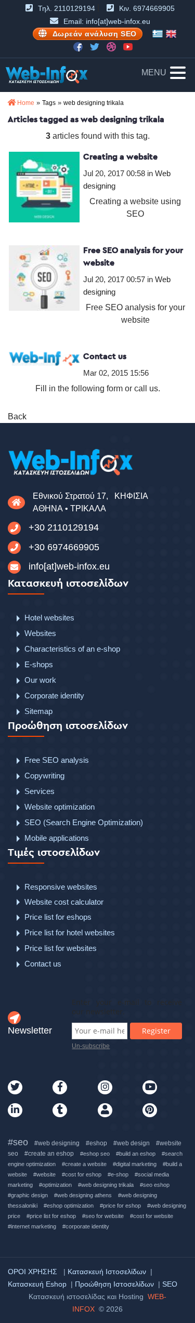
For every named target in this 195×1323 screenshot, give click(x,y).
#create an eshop (49, 1153)
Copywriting (44, 775)
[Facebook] (75, 1087)
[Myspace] (120, 1110)
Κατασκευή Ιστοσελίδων (107, 1271)
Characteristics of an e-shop (72, 648)
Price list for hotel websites (69, 932)
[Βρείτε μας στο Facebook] (79, 46)
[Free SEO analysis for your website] (44, 277)
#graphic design (28, 1195)
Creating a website (120, 156)
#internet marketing (32, 1226)
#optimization (55, 1185)
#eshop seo (95, 1153)
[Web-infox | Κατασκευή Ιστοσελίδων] (46, 74)
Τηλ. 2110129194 (66, 8)
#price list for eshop (51, 1216)
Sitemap (38, 711)
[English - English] (171, 34)
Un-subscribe (91, 1046)
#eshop (96, 1143)
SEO (169, 1284)
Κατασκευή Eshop (37, 1284)
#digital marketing (135, 1164)
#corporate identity (85, 1226)
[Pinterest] (164, 1110)
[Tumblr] (75, 1110)
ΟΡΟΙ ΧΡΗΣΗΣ (32, 1271)
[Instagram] (120, 1087)
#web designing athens (83, 1195)
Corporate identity (54, 695)
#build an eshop (135, 1153)
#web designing (57, 1143)
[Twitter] (30, 1087)
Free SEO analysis (56, 760)
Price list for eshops (58, 916)
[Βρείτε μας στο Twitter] (95, 46)
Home (25, 103)
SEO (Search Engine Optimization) (83, 822)
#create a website (84, 1164)
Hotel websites (49, 617)
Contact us (104, 356)
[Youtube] (164, 1087)
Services (39, 791)
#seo (18, 1142)
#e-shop (118, 1174)
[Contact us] (44, 358)
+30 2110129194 (64, 527)
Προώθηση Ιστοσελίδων (114, 1284)
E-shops (38, 664)
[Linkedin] (30, 1110)
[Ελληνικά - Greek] (157, 34)
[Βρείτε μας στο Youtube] (128, 46)
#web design (131, 1143)
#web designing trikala (106, 1185)
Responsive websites (60, 886)
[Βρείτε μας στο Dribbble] (112, 46)
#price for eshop (120, 1205)
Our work (40, 680)
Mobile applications (56, 838)
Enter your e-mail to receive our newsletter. (127, 1007)
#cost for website (151, 1216)
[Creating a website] (44, 186)
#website (44, 1174)
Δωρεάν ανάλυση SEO (95, 34)
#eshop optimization (69, 1205)
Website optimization (59, 806)
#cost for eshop (81, 1174)
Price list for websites (60, 948)
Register (156, 1031)
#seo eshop (155, 1185)
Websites (40, 633)
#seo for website (103, 1216)
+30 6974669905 (64, 547)
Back (17, 416)
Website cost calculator (63, 901)
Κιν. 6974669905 (147, 8)
